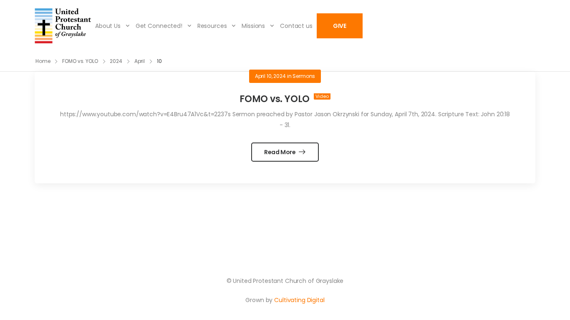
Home (42, 61)
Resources (212, 26)
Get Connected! (159, 26)
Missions (253, 26)
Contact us (296, 26)
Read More (280, 152)
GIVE (339, 26)
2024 (116, 61)
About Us (108, 26)
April (139, 61)
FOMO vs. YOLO (80, 61)
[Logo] (63, 25)
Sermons (304, 76)
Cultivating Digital (299, 300)
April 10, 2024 (270, 76)
